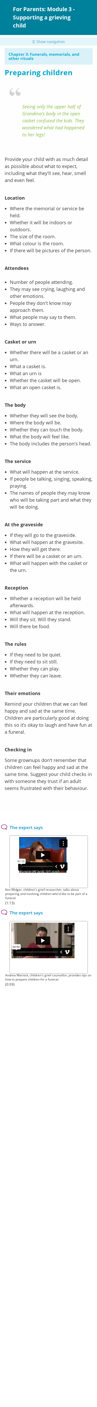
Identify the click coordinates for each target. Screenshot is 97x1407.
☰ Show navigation (48, 41)
